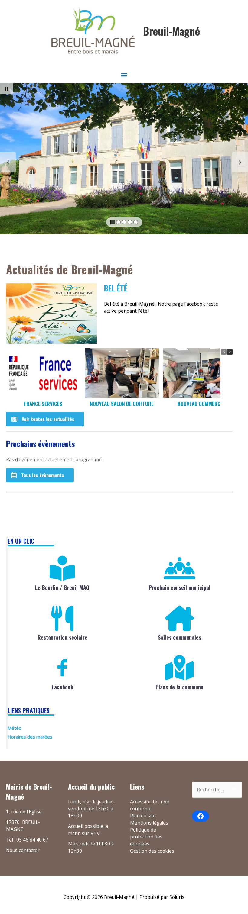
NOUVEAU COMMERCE (200, 403)
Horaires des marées (30, 737)
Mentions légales (149, 822)
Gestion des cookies (152, 851)
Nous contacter (23, 850)
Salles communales (179, 637)
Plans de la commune (179, 687)
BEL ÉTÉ (115, 288)
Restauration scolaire (62, 637)
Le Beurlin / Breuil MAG (62, 587)
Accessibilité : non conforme (149, 805)
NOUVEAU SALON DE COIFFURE (122, 403)
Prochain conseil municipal (179, 587)
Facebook (62, 687)
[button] (230, 352)
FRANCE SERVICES (43, 403)
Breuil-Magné (171, 31)
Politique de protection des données (146, 836)
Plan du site (143, 815)
